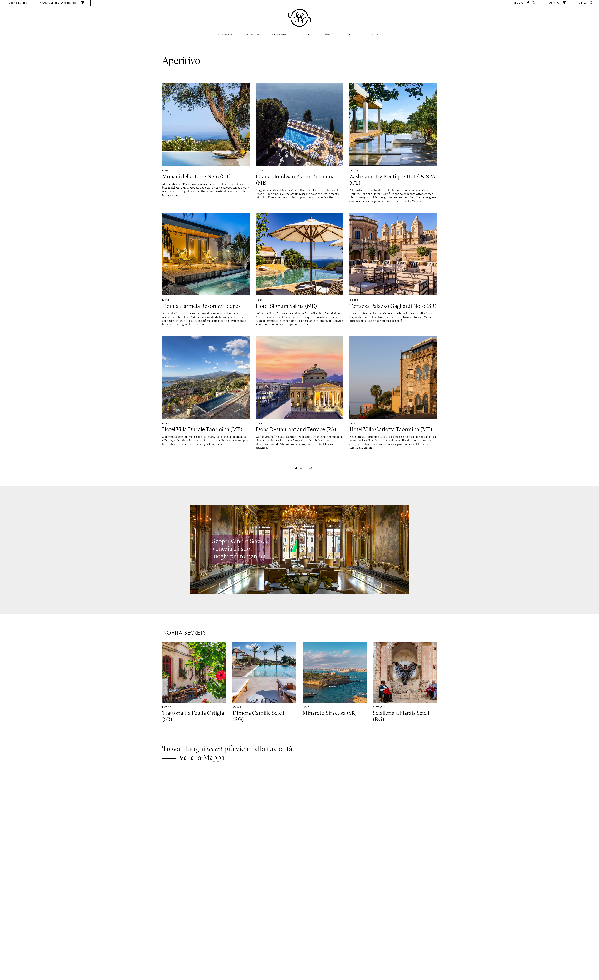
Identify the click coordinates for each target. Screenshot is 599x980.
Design (353, 170)
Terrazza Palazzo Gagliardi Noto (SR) (393, 306)
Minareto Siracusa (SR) (330, 713)
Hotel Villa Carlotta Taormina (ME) (390, 430)
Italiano (553, 2)
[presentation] (185, 550)
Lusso (165, 170)
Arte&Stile (279, 34)
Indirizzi (306, 34)
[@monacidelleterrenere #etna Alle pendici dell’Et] (50, 806)
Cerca (583, 2)
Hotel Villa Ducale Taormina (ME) (202, 430)
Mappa (329, 34)
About (351, 34)
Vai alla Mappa (202, 758)
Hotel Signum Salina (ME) (286, 306)
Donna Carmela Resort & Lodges (201, 306)
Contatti (375, 34)
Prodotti (252, 34)
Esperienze (225, 34)
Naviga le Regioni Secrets (59, 2)
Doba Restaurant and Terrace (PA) (296, 430)
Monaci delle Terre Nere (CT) (196, 177)
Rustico (166, 707)
